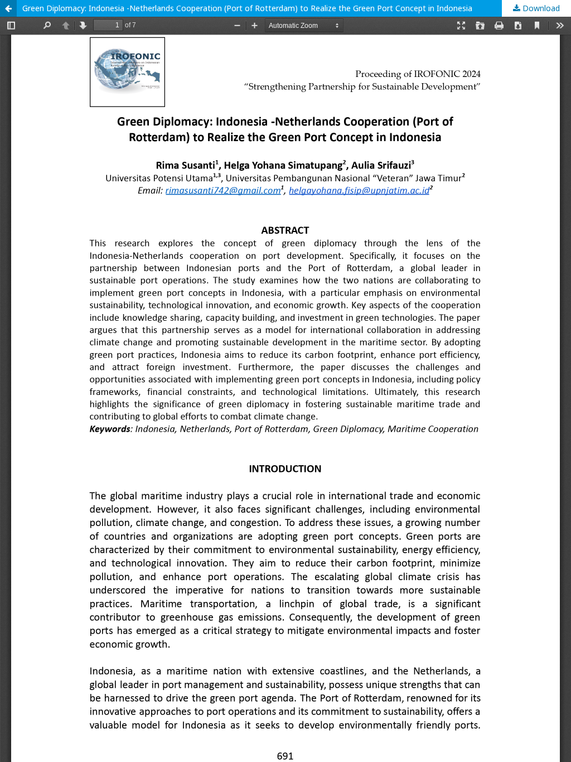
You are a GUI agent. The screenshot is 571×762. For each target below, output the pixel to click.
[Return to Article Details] (8, 8)
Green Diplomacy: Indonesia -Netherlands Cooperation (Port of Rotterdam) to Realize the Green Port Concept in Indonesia (247, 8)
